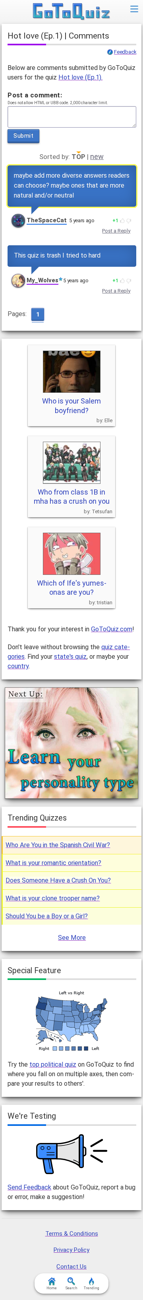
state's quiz (70, 656)
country (18, 666)
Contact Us (71, 1266)
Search (71, 1288)
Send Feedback (29, 1187)
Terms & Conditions (71, 1233)
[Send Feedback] (72, 1154)
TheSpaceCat (47, 220)
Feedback (125, 52)
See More (72, 937)
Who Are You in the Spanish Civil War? (58, 845)
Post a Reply (116, 231)
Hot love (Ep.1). (80, 77)
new (97, 156)
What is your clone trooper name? (53, 898)
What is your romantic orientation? (53, 863)
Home (51, 1288)
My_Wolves (42, 280)
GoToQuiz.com (111, 629)
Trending (91, 1288)
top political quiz (52, 1064)
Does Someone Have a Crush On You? (58, 880)
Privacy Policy (71, 1249)
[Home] (71, 12)
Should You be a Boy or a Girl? (47, 916)
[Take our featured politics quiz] (71, 1021)
